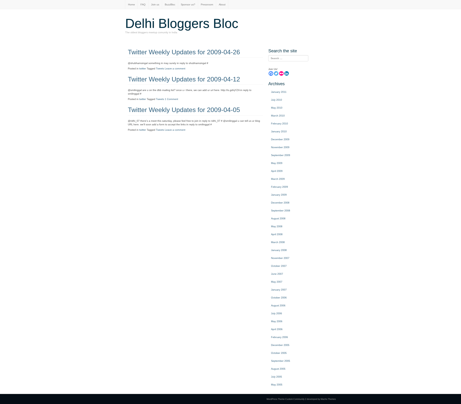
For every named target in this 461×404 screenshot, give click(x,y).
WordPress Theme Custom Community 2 (286, 399)
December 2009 (280, 139)
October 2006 (279, 297)
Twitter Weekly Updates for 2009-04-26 (184, 52)
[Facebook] (271, 73)
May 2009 (276, 163)
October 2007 (279, 265)
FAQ (143, 4)
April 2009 (277, 171)
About (222, 4)
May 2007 (276, 281)
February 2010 (279, 123)
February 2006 (279, 337)
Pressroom (207, 4)
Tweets (160, 68)
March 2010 (278, 115)
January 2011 (279, 91)
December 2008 (280, 202)
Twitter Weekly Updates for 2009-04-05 (184, 109)
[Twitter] (276, 73)
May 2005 (276, 384)
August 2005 (278, 368)
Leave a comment (175, 68)
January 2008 (279, 250)
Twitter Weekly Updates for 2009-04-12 (184, 79)
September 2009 (280, 155)
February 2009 (279, 186)
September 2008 (280, 210)
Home (131, 4)
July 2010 (276, 99)
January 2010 (279, 131)
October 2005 (279, 352)
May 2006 (276, 321)
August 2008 (278, 218)
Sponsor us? (188, 4)
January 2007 (279, 289)
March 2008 (278, 242)
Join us (155, 4)
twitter (142, 68)
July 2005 (276, 376)
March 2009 (278, 178)
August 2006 (278, 305)
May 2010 (276, 107)
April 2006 (277, 329)
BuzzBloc (170, 4)
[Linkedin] (286, 73)
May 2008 (276, 226)
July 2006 (276, 313)
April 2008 (277, 234)
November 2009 (280, 147)
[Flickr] (281, 73)
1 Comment (171, 99)
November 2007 (280, 258)
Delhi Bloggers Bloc (181, 23)
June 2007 (277, 273)
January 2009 (279, 194)
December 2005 (280, 345)
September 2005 (280, 360)
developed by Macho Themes (321, 399)
